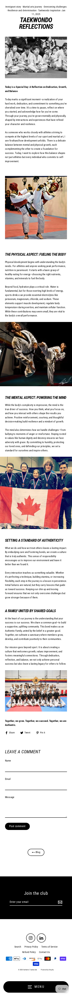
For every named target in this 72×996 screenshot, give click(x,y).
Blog (37, 852)
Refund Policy (29, 952)
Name (8, 760)
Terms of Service (49, 946)
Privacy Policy (31, 946)
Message (9, 797)
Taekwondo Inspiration (49, 10)
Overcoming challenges (55, 6)
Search (17, 946)
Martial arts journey (32, 6)
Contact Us (44, 952)
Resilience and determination (22, 10)
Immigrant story (13, 6)
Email (8, 779)
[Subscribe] (59, 902)
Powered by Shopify (47, 970)
